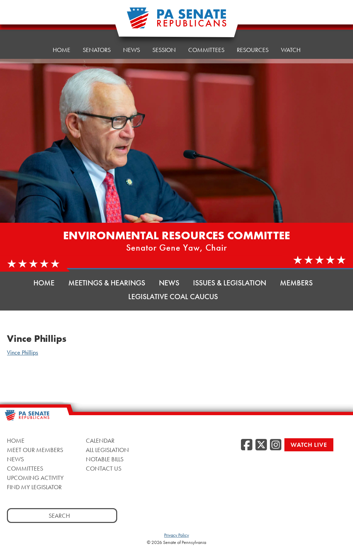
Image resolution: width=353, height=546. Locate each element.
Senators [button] (97, 50)
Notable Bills (104, 459)
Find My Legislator (34, 487)
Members (296, 283)
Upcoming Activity (35, 478)
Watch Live (309, 445)
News (131, 50)
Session (164, 50)
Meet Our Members (35, 450)
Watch (291, 50)
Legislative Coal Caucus (173, 297)
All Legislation (107, 450)
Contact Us (103, 468)
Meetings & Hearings (106, 283)
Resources (253, 50)
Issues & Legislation (229, 283)
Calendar (100, 440)
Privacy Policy (176, 535)
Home (61, 50)
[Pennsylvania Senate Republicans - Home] (176, 21)
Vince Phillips (22, 352)
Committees (206, 50)
